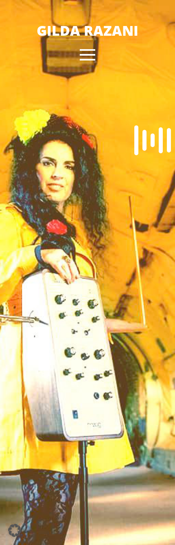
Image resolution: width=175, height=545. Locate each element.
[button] (87, 55)
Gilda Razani (87, 30)
